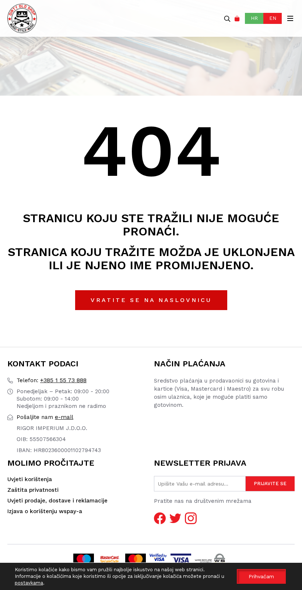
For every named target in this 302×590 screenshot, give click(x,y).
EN (272, 18)
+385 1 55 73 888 (52, 380)
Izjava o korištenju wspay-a (44, 511)
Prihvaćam (261, 576)
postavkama (29, 583)
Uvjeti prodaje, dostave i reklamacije (57, 500)
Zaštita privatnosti (33, 490)
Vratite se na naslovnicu (151, 299)
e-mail (45, 416)
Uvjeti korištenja (29, 479)
